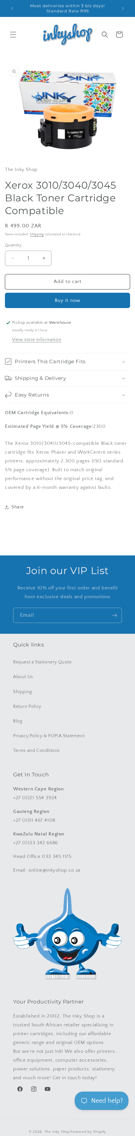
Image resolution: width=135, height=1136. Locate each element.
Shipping (37, 234)
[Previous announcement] (12, 8)
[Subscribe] (114, 615)
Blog (17, 721)
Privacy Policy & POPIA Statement (49, 736)
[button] (13, 34)
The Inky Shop (57, 1132)
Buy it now (67, 300)
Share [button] (17, 507)
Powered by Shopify (88, 1132)
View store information (36, 339)
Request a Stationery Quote (42, 662)
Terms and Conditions (36, 750)
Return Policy (27, 706)
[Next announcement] (123, 8)
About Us (23, 676)
